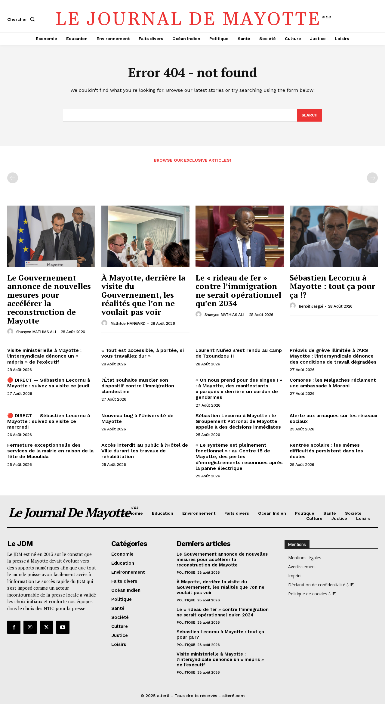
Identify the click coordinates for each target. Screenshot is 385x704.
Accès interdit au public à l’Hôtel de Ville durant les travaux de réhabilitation (144, 450)
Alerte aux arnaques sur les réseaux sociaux (333, 418)
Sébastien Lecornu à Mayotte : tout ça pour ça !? (332, 286)
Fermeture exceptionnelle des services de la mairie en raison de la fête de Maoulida (50, 450)
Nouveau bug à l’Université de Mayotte (137, 418)
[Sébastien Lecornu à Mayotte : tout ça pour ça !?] (334, 236)
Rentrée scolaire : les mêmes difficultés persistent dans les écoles (326, 450)
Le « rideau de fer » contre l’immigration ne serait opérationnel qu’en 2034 (238, 290)
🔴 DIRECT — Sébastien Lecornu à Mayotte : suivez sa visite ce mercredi (48, 421)
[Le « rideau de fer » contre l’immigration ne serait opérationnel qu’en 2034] (240, 236)
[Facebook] (13, 627)
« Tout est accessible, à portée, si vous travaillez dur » (142, 353)
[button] (22, 19)
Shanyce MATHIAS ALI (36, 332)
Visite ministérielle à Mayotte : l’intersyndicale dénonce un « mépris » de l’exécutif (44, 355)
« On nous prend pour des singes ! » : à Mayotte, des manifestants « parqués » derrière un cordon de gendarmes (239, 388)
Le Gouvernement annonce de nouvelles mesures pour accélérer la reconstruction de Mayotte (49, 299)
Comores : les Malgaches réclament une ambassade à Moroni (333, 383)
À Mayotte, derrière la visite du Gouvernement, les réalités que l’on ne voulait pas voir (143, 294)
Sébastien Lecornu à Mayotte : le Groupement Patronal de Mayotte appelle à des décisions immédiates (238, 421)
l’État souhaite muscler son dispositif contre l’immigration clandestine (137, 385)
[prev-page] (12, 177)
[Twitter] (46, 627)
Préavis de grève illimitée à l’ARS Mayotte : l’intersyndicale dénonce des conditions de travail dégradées (333, 355)
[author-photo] (11, 331)
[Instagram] (30, 627)
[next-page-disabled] (372, 177)
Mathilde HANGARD (128, 323)
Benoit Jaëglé (311, 306)
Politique (186, 572)
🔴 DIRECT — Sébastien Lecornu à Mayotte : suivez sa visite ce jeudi (48, 383)
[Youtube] (62, 627)
